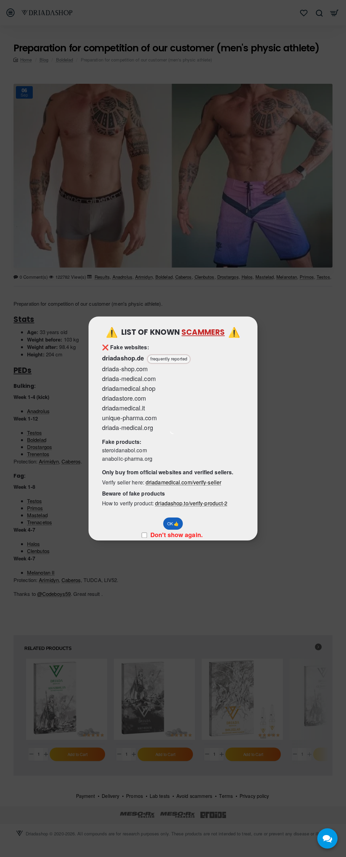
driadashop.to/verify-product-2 (191, 503)
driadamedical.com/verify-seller (183, 482)
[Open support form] (327, 838)
